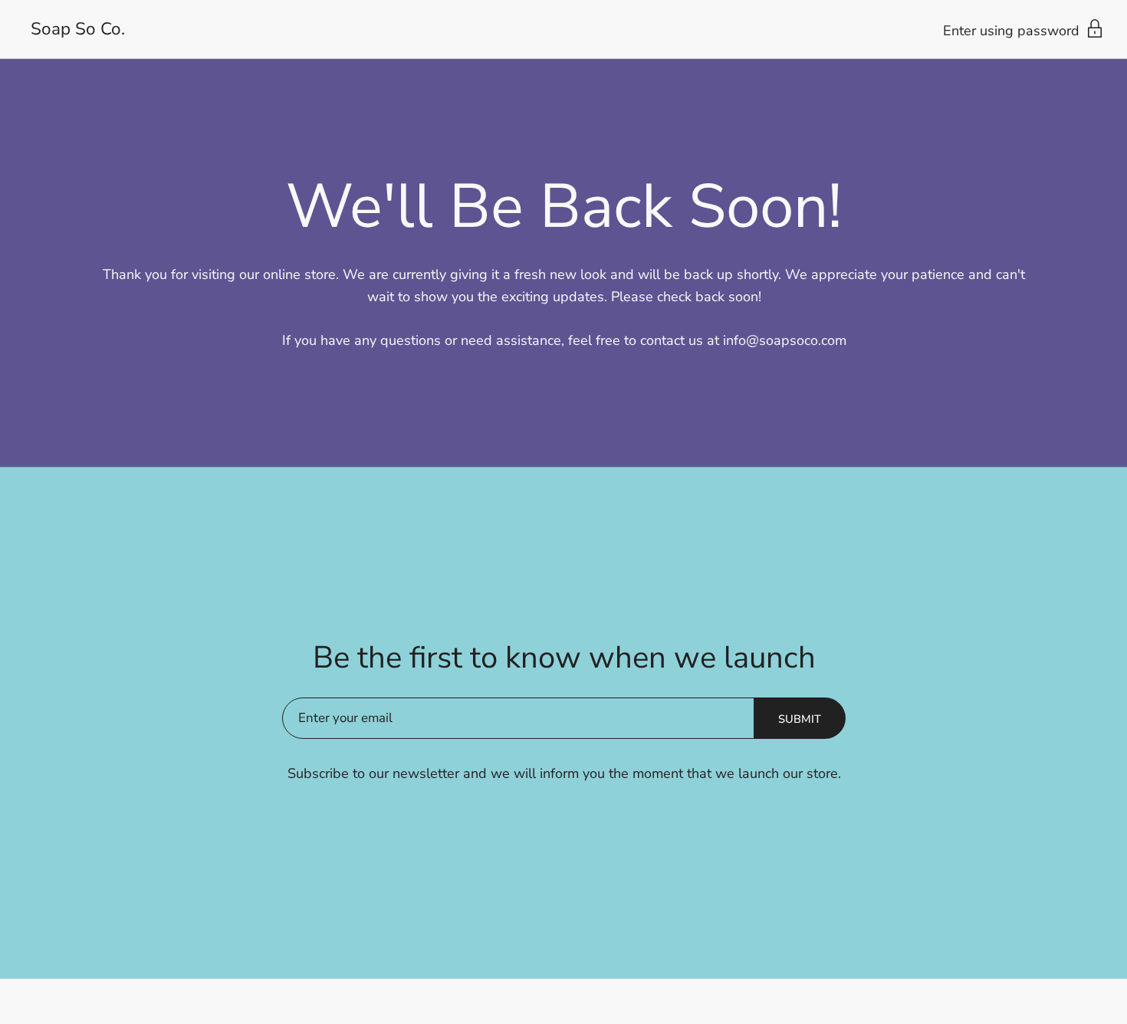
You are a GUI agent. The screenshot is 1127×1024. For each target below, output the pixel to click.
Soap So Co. (78, 29)
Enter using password (1013, 30)
